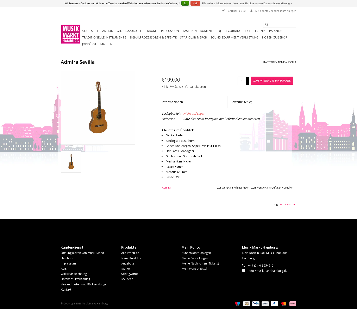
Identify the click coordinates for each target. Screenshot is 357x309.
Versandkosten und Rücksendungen (84, 284)
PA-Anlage (277, 31)
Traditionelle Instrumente (104, 37)
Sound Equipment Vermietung (234, 37)
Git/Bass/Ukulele (130, 31)
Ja (185, 3)
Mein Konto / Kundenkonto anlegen (275, 11)
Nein (195, 3)
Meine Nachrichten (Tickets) (200, 263)
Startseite (90, 31)
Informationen (172, 102)
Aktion (107, 31)
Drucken (288, 187)
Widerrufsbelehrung (74, 274)
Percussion (170, 31)
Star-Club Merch (193, 37)
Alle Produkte (130, 253)
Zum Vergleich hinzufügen (266, 187)
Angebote (127, 263)
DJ (219, 31)
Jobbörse (89, 44)
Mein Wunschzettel (194, 269)
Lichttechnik (255, 31)
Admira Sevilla (287, 62)
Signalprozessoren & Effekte (153, 37)
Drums (152, 31)
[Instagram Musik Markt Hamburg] (182, 228)
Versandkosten (195, 87)
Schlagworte (129, 274)
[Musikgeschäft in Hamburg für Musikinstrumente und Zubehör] (71, 34)
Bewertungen (241, 102)
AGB (64, 269)
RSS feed (127, 279)
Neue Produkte (131, 258)
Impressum (68, 263)
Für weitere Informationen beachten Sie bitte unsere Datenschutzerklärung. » (247, 3)
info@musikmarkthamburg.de (267, 271)
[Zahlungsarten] (237, 303)
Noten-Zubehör (274, 37)
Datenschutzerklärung (75, 279)
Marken (106, 44)
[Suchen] (265, 24)
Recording (232, 31)
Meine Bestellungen (195, 258)
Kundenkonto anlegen (196, 253)
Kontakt (66, 289)
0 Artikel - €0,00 (236, 11)
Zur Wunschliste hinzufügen (233, 187)
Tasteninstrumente (198, 31)
